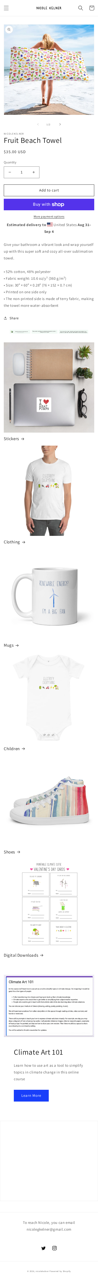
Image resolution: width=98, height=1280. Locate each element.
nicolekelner (42, 1271)
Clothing (12, 542)
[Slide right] (60, 124)
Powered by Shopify (60, 1271)
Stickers (11, 438)
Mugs (9, 645)
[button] (6, 8)
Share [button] (14, 318)
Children (12, 748)
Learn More (31, 1095)
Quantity (10, 162)
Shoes (9, 852)
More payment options (49, 216)
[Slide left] (37, 124)
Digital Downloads (21, 955)
